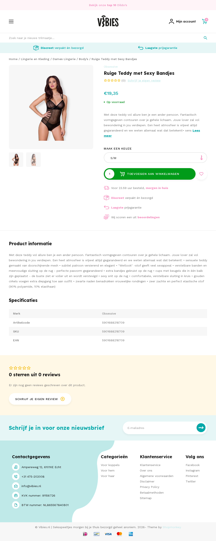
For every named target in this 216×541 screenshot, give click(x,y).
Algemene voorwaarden (156, 476)
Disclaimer (147, 481)
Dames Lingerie (64, 59)
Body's (83, 59)
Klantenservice (150, 465)
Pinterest (192, 476)
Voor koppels (110, 465)
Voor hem (108, 470)
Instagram (193, 470)
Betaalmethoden (152, 492)
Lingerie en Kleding (35, 59)
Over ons (146, 470)
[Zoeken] (202, 38)
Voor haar (108, 476)
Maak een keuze (118, 148)
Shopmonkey (172, 527)
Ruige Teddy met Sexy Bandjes (114, 59)
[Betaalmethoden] (85, 534)
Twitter (191, 481)
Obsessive (111, 66)
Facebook (193, 465)
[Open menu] (11, 21)
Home (13, 59)
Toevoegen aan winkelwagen (153, 173)
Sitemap (146, 498)
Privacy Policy (149, 487)
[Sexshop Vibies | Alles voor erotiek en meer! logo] (108, 26)
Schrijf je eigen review (144, 80)
